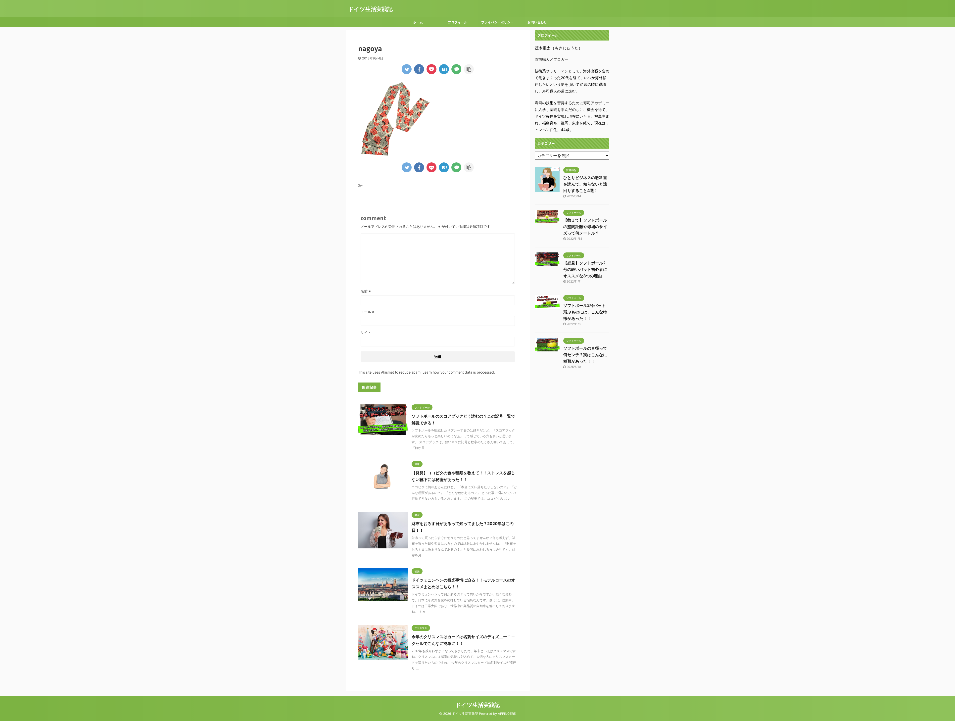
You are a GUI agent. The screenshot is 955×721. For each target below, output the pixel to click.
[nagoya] (444, 69)
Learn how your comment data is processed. (459, 372)
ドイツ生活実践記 (370, 9)
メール (367, 312)
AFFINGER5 (507, 714)
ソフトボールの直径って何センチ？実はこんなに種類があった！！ (585, 355)
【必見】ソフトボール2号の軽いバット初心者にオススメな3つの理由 (585, 269)
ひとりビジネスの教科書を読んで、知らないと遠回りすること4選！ (585, 184)
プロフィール (457, 22)
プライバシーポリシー (497, 22)
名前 (366, 291)
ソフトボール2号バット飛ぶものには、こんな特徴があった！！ (585, 312)
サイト (366, 332)
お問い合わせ (537, 22)
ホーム (418, 22)
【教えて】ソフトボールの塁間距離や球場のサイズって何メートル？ (585, 227)
